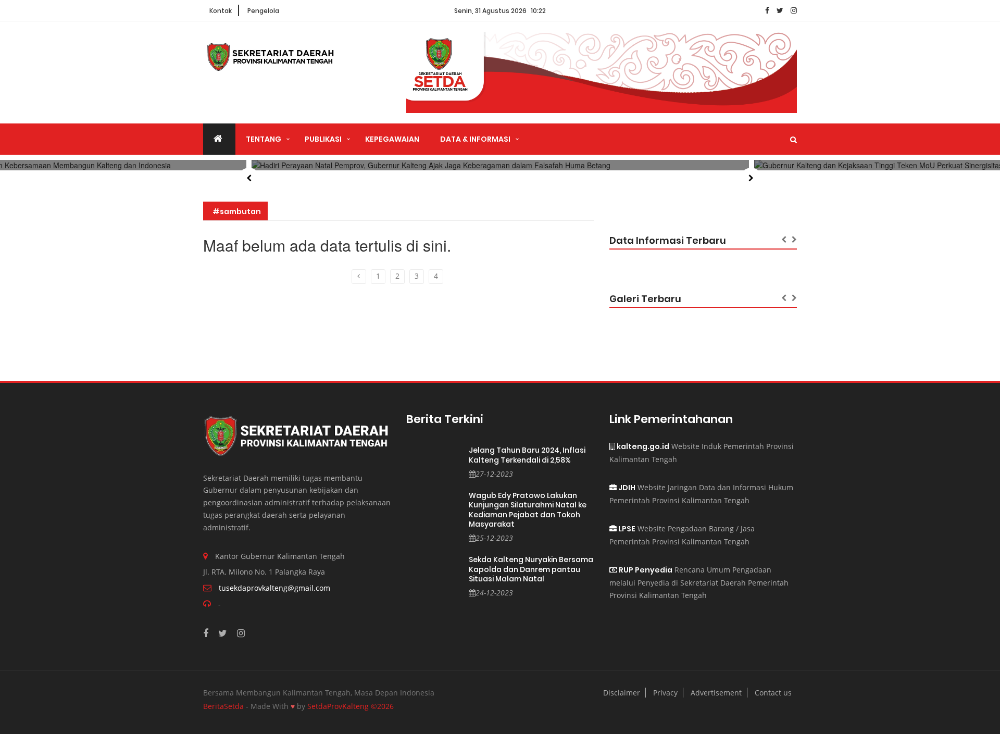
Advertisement (716, 693)
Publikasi (323, 139)
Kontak (220, 10)
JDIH (626, 487)
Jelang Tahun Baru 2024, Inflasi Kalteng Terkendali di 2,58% (527, 455)
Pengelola (263, 10)
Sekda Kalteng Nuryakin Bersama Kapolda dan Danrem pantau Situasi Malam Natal (531, 569)
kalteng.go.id (642, 446)
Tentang (263, 139)
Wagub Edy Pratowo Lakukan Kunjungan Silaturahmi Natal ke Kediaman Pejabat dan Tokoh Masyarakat (527, 510)
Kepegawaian (392, 139)
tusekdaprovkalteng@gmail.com (274, 588)
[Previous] (359, 276)
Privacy (665, 693)
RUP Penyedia (644, 570)
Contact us (773, 693)
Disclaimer (621, 693)
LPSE (626, 529)
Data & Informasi (475, 139)
